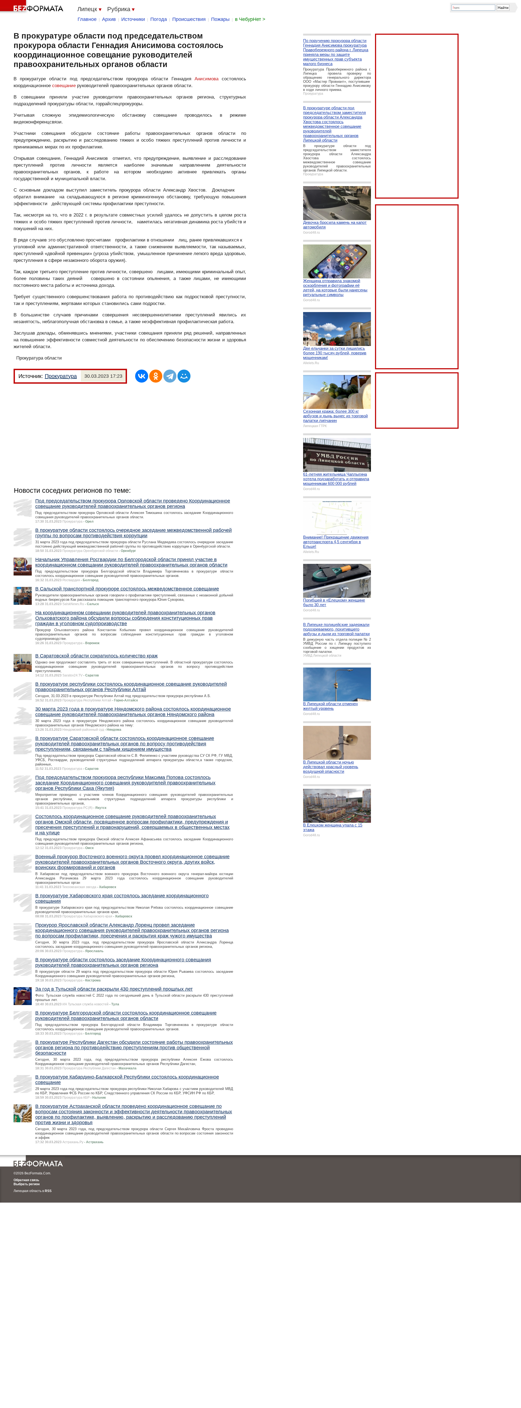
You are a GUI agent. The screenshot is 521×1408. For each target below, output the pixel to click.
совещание (64, 85)
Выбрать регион (27, 1184)
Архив (109, 19)
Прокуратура (61, 376)
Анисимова (206, 78)
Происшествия (189, 19)
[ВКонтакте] (141, 376)
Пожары (220, 19)
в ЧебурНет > (250, 19)
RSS (48, 1191)
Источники (133, 19)
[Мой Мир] (183, 376)
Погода (158, 19)
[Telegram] (169, 376)
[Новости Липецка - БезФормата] (32, 7)
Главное (87, 19)
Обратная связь (26, 1180)
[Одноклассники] (155, 376)
